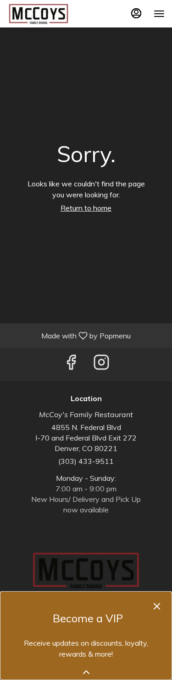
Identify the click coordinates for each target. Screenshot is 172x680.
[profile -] (136, 13)
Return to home (86, 207)
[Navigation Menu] (159, 14)
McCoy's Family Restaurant (86, 570)
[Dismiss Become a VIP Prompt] (157, 606)
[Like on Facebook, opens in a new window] (71, 364)
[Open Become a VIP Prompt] (86, 672)
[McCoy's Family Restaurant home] (48, 13)
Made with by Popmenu (69, 335)
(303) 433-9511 (86, 461)
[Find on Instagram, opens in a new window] (101, 364)
